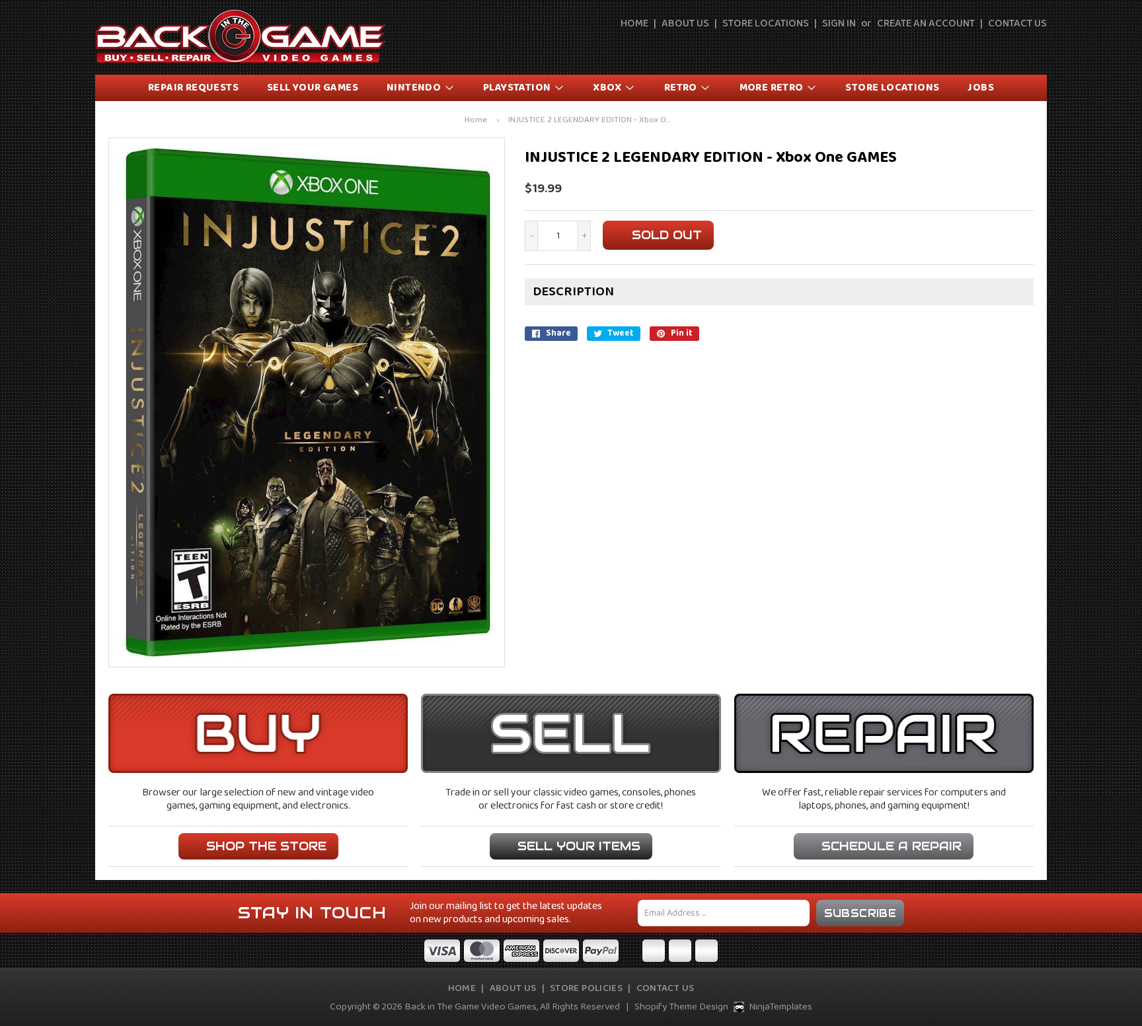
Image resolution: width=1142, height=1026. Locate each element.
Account (1007, 47)
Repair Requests (193, 87)
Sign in (839, 23)
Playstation (518, 87)
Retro (681, 87)
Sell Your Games (312, 87)
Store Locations (765, 23)
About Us (685, 23)
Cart (1038, 47)
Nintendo (415, 87)
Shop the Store (266, 846)
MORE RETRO (773, 87)
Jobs (981, 87)
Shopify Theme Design (681, 1007)
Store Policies (586, 988)
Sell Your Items (578, 846)
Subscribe (860, 913)
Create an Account (926, 23)
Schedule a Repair (891, 846)
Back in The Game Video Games (470, 1007)
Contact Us (1017, 23)
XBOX (608, 87)
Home (634, 23)
